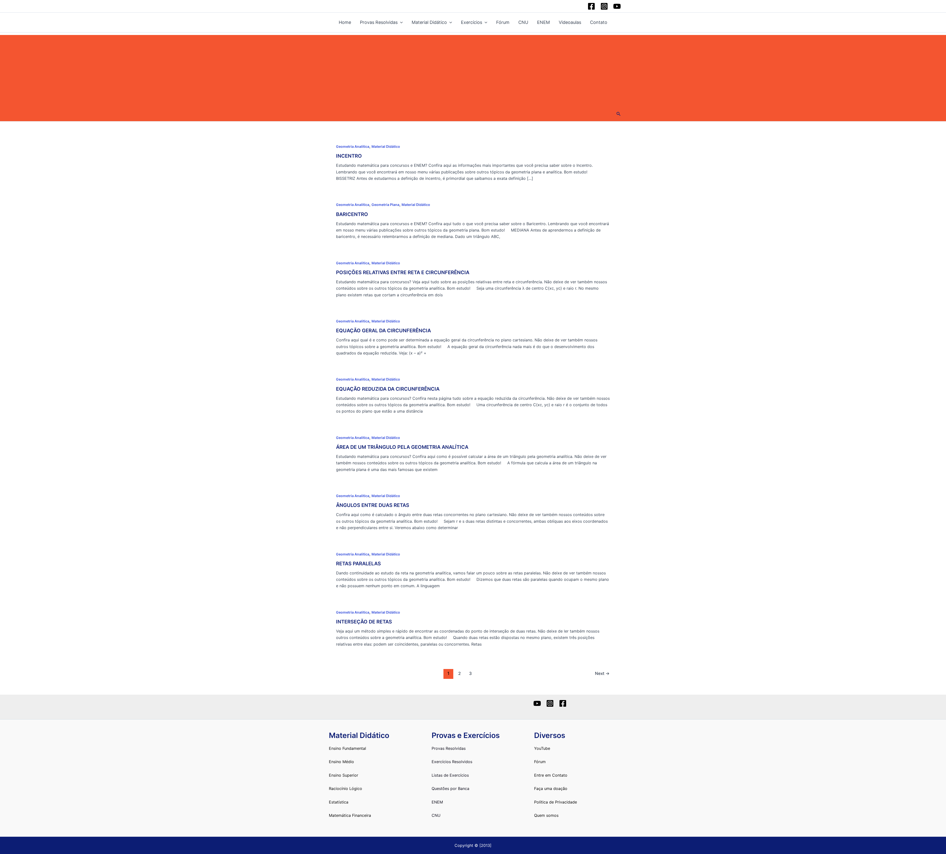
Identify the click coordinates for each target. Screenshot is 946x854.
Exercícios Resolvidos (452, 761)
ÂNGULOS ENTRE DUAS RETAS (372, 505)
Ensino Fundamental (347, 748)
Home (345, 22)
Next (602, 673)
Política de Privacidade (555, 802)
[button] (618, 114)
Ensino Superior (343, 775)
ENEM (543, 22)
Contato (598, 22)
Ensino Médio (341, 761)
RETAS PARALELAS (358, 564)
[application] (400, 22)
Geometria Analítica (352, 146)
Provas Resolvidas (379, 22)
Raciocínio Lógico (345, 788)
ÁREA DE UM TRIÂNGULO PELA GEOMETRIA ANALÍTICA (402, 447)
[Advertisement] (473, 69)
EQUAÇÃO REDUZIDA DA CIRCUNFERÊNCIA (387, 389)
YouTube (542, 748)
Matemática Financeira (350, 815)
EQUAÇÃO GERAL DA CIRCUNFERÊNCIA (383, 331)
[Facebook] (591, 6)
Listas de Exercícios (450, 775)
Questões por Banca (450, 788)
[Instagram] (604, 6)
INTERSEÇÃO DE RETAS (364, 622)
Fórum (502, 22)
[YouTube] (617, 6)
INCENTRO (349, 156)
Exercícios (471, 22)
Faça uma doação (550, 788)
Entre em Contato (550, 775)
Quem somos (546, 815)
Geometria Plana (385, 204)
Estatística (338, 802)
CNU (523, 22)
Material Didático (429, 22)
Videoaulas (570, 22)
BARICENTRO (352, 214)
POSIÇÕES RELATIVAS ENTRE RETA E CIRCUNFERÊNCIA (402, 272)
